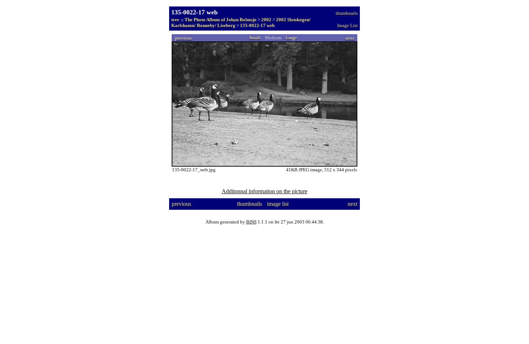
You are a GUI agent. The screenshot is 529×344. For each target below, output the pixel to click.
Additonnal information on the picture (264, 191)
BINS (251, 222)
